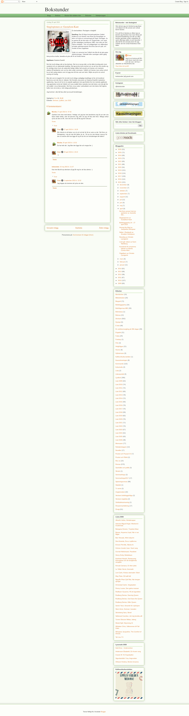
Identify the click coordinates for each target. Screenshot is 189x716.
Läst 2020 (119, 419)
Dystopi (118, 322)
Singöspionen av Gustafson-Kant (125, 218)
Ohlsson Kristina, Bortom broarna (127, 662)
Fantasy (118, 339)
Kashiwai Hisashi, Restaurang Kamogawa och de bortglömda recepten (126, 560)
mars (122, 259)
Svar (55, 125)
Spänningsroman (121, 481)
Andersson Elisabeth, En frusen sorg (128, 651)
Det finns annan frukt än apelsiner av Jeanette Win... (127, 213)
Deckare (55, 100)
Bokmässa (119, 312)
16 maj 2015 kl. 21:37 (67, 167)
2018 (120, 173)
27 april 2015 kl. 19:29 (71, 129)
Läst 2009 (119, 381)
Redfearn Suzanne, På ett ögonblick (128, 592)
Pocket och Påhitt (122, 457)
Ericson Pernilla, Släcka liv (125, 545)
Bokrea (118, 315)
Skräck (118, 471)
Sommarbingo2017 (122, 478)
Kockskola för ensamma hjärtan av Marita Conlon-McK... (127, 248)
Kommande (119, 364)
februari (123, 262)
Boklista (57, 15)
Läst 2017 (119, 409)
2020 (120, 167)
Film (117, 343)
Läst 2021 (119, 422)
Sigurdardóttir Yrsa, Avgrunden (126, 658)
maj (121, 205)
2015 (120, 182)
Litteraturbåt (120, 374)
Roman (118, 464)
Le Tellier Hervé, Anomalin (125, 569)
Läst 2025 (119, 436)
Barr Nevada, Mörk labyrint (125, 538)
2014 (120, 268)
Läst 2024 (119, 433)
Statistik (118, 485)
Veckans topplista (122, 499)
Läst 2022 (119, 426)
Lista (117, 370)
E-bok (118, 325)
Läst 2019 (119, 415)
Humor (118, 350)
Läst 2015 (68, 100)
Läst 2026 (119, 440)
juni (121, 202)
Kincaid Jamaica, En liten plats (126, 566)
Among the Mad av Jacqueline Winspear (127, 228)
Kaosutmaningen (121, 360)
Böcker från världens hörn (73, 15)
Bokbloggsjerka (121, 305)
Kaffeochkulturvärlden (123, 357)
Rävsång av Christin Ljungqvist (126, 238)
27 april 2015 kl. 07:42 (64, 112)
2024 (120, 155)
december (123, 185)
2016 (120, 179)
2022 (120, 161)
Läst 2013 (119, 395)
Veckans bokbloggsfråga (124, 495)
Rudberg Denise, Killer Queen (126, 602)
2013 (120, 271)
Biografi (118, 301)
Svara (54, 121)
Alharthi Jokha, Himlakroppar (126, 520)
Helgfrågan (119, 346)
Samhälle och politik (122, 468)
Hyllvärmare (120, 353)
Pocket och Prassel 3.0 (123, 454)
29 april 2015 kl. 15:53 (70, 142)
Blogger (103, 712)
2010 (120, 280)
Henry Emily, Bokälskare (124, 555)
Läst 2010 (119, 384)
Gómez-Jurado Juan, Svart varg (127, 548)
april (121, 208)
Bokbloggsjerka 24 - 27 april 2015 (127, 223)
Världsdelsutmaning (122, 502)
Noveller (118, 450)
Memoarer (119, 443)
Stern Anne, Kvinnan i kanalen (126, 609)
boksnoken (55, 167)
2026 (120, 149)
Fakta (117, 336)
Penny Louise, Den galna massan (127, 588)
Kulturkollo (119, 367)
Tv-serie (118, 488)
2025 (120, 152)
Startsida (78, 228)
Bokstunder (57, 9)
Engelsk (118, 332)
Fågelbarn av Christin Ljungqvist (126, 254)
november (123, 188)
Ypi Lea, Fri (119, 637)
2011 (120, 277)
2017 (120, 176)
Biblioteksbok (120, 298)
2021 (120, 164)
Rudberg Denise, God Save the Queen (129, 599)
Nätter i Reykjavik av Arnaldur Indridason (127, 233)
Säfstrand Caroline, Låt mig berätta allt (129, 616)
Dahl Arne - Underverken (124, 648)
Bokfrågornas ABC (122, 308)
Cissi (59, 129)
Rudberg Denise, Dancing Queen (127, 595)
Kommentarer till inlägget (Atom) (83, 235)
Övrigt (118, 509)
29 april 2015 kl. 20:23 (71, 152)
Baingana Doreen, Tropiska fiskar (127, 529)
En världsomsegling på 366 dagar (127, 329)
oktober (122, 191)
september (124, 194)
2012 (120, 274)
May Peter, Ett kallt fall (123, 576)
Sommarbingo (120, 474)
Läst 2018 (119, 412)
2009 (120, 283)
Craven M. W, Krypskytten (124, 655)
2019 (120, 170)
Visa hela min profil (122, 66)
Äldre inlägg (103, 228)
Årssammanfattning (122, 506)
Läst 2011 (119, 388)
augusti (122, 197)
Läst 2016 (119, 405)
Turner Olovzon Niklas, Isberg (126, 619)
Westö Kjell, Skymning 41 (124, 623)
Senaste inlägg (52, 228)
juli (121, 200)
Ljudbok (61, 100)
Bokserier (88, 15)
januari (122, 265)
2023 (120, 158)
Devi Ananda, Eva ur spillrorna (126, 541)
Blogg (49, 15)
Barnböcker (119, 294)
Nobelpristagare (101, 15)
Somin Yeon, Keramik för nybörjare (128, 606)
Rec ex (118, 461)
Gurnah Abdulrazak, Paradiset (126, 551)
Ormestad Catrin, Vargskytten (126, 585)
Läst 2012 (119, 391)
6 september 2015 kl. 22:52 (72, 180)
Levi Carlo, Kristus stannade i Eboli (128, 572)
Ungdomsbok (120, 492)
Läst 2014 (119, 398)
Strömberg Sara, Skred (123, 612)
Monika (54, 112)
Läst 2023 (119, 429)
